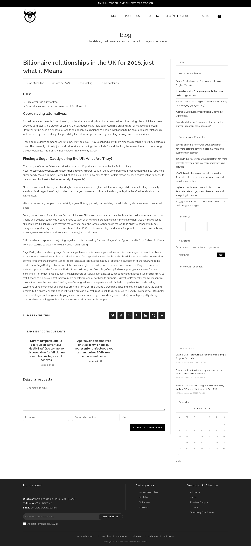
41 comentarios (197, 377)
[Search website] (227, 16)
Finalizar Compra (199, 502)
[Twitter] (181, 226)
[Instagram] (201, 226)
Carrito (193, 497)
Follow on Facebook (191, 266)
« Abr (178, 461)
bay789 (180, 144)
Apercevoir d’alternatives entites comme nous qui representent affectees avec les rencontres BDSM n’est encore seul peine (94, 348)
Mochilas (143, 497)
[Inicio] (85, 41)
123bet (179, 187)
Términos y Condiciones (202, 512)
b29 (178, 159)
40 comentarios (197, 393)
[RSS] (222, 226)
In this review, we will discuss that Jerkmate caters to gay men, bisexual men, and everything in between (200, 148)
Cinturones (144, 502)
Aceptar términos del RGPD (42, 523)
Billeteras (144, 507)
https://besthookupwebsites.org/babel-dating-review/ (53, 170)
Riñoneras (168, 536)
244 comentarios (198, 362)
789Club (180, 173)
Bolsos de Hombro (148, 492)
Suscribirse (110, 516)
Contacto (194, 507)
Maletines (153, 536)
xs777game (181, 201)
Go (221, 255)
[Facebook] (191, 226)
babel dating (85, 83)
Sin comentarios (109, 83)
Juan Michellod (35, 83)
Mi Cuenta (195, 492)
